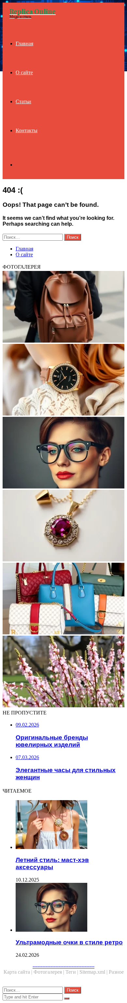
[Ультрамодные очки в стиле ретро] (63, 453)
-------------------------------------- (63, 966)
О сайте (24, 72)
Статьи (23, 101)
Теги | (72, 972)
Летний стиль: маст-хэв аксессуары (52, 863)
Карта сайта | (19, 972)
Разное (116, 972)
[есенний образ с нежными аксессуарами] (63, 672)
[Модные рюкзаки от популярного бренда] (63, 307)
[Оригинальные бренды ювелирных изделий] (63, 526)
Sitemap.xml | (94, 972)
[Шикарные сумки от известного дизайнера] (63, 599)
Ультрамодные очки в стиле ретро (69, 942)
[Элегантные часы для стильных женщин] (63, 380)
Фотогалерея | (49, 972)
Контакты (26, 130)
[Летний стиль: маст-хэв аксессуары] (70, 825)
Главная (24, 43)
